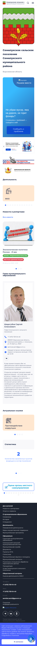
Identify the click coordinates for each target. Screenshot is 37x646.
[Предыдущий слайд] (4, 146)
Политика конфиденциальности (11, 603)
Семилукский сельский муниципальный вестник (12, 543)
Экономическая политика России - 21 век (15, 251)
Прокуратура (7, 566)
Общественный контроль (12, 573)
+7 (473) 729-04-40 (9, 584)
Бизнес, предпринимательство (15, 255)
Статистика (7, 554)
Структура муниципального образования (13, 539)
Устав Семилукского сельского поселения (14, 569)
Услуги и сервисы (9, 511)
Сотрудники (7, 522)
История (6, 519)
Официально (7, 536)
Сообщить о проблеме (18, 130)
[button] (5, 205)
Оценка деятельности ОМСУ (13, 576)
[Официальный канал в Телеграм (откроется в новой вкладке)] (5, 613)
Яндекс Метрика (8, 628)
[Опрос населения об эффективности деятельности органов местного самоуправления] (18, 487)
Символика (7, 517)
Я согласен (18, 642)
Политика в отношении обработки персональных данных (15, 562)
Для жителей (8, 506)
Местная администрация (13, 259)
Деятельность (8, 525)
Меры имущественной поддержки (15, 530)
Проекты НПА (8, 552)
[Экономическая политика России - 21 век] (18, 233)
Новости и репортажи (11, 508)
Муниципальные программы (13, 533)
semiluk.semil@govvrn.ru (12, 598)
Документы (7, 549)
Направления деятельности (13, 528)
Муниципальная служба (11, 547)
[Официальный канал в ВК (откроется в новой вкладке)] (10, 613)
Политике (15, 635)
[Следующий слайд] (33, 146)
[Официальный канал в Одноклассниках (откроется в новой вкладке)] (16, 613)
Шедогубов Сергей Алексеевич (13, 325)
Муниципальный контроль (12, 559)
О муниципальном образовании (15, 514)
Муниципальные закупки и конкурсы (16, 557)
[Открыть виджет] (31, 639)
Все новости (8, 217)
